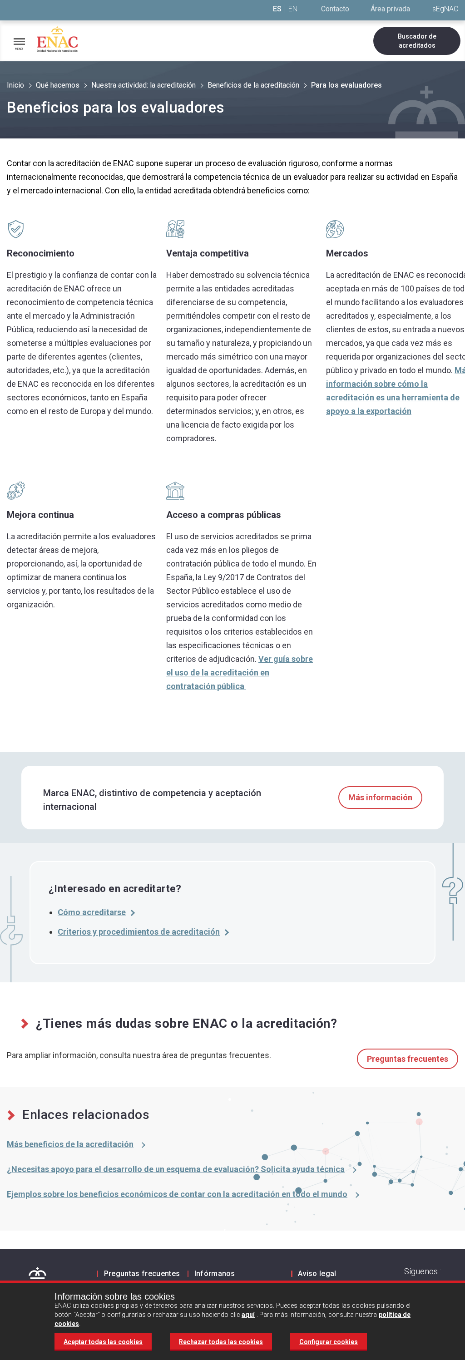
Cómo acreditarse (92, 912)
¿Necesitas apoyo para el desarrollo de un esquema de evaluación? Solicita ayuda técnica (176, 1169)
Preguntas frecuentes (407, 1059)
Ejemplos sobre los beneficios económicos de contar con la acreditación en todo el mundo (177, 1194)
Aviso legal (317, 1273)
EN (292, 9)
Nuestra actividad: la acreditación (143, 85)
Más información (380, 797)
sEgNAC (445, 9)
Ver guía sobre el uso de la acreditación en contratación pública (239, 672)
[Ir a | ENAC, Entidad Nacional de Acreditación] (57, 39)
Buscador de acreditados (417, 41)
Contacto (335, 9)
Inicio (15, 85)
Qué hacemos (57, 85)
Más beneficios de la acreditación (70, 1144)
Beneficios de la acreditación (253, 85)
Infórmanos (214, 1273)
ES (277, 9)
